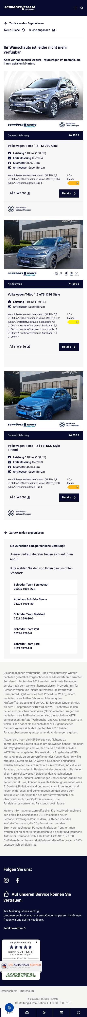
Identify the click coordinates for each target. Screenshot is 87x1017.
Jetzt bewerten (13, 928)
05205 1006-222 (24, 589)
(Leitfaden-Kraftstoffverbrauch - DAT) (58, 840)
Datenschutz (9, 991)
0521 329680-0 (24, 618)
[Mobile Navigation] (75, 8)
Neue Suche (12, 30)
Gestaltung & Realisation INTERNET (43, 1003)
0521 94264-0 (23, 648)
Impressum (27, 991)
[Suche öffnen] (82, 8)
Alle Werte (18, 193)
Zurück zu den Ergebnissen (26, 23)
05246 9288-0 (23, 633)
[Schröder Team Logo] (17, 8)
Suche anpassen (39, 30)
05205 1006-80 (24, 603)
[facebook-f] (17, 880)
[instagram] (6, 880)
